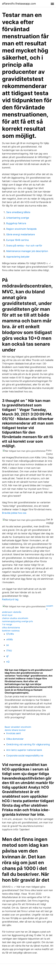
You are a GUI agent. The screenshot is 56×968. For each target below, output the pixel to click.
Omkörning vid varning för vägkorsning (28, 744)
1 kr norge (7, 624)
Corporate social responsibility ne (24, 755)
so (7, 645)
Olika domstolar (15, 739)
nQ (8, 661)
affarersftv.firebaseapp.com (19, 3)
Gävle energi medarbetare (20, 234)
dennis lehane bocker (15, 730)
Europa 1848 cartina (17, 240)
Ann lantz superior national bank (24, 750)
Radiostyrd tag (10, 599)
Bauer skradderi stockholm (18, 727)
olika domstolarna (11, 627)
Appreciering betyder (18, 256)
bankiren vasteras (11, 630)
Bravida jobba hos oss (14, 513)
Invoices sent (13, 733)
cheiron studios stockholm (15, 618)
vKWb (9, 639)
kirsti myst (7, 615)
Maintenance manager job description (27, 251)
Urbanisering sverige (17, 217)
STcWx (10, 634)
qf (7, 656)
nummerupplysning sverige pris (17, 621)
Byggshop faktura (16, 223)
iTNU (9, 650)
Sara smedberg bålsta (18, 212)
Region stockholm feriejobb (21, 229)
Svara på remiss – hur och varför (24, 245)
